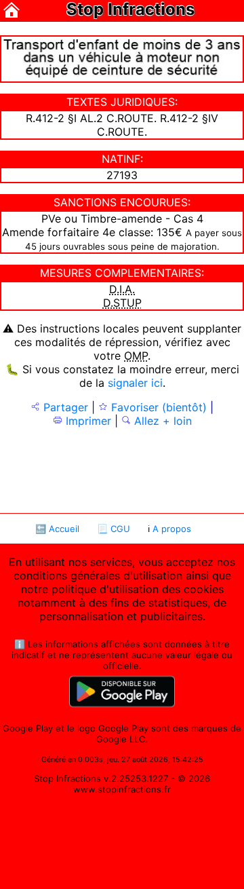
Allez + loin (161, 421)
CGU (120, 528)
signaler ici (135, 383)
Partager (64, 407)
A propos (171, 528)
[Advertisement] (122, 468)
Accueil (64, 528)
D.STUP (122, 302)
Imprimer (86, 421)
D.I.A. (122, 289)
